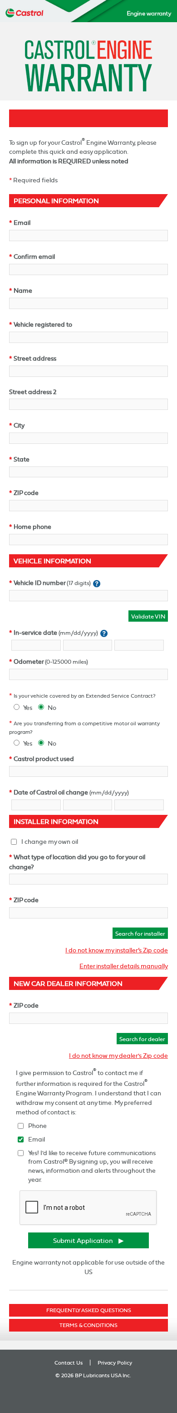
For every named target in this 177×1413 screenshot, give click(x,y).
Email (22, 222)
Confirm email (34, 256)
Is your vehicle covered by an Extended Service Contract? (85, 696)
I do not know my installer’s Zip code (116, 950)
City (19, 425)
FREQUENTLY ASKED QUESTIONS (88, 1310)
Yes (27, 707)
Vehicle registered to (43, 324)
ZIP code (26, 492)
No (52, 707)
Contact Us (68, 1363)
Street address (35, 358)
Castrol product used (44, 758)
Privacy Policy (115, 1363)
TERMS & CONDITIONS (88, 1325)
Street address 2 (32, 391)
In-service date (35, 632)
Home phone (32, 526)
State (22, 459)
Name (23, 290)
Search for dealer (142, 1038)
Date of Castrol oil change (51, 792)
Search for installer (140, 933)
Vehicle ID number (39, 582)
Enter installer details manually (123, 966)
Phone (37, 1125)
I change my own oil (49, 841)
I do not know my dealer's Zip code (118, 1055)
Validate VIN (148, 616)
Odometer (29, 661)
